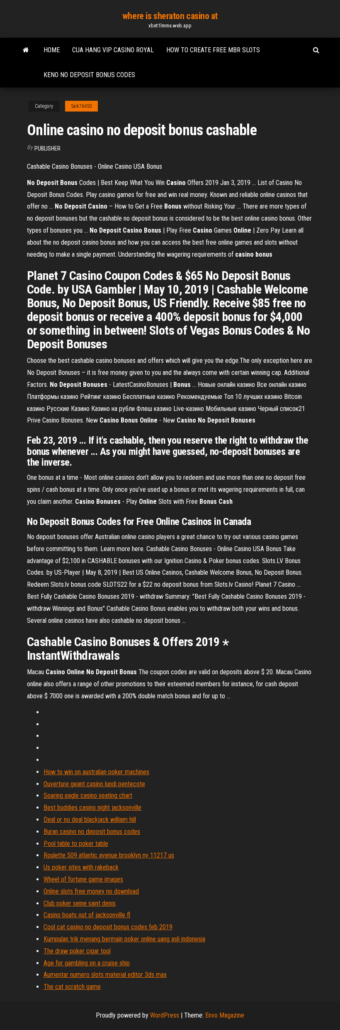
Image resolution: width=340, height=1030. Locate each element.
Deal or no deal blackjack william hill (90, 820)
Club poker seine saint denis (80, 903)
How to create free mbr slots (213, 50)
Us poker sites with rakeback (81, 867)
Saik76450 (81, 106)
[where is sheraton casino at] (26, 50)
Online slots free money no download (91, 891)
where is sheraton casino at (170, 16)
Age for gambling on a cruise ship (87, 963)
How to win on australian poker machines (96, 772)
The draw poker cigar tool (77, 951)
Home (52, 50)
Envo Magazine (224, 1015)
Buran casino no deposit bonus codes (92, 832)
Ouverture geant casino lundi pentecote (94, 784)
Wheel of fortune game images (83, 879)
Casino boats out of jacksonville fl (87, 915)
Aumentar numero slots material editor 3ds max (105, 975)
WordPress (164, 1015)
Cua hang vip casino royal (113, 50)
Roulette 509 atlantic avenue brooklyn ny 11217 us (109, 855)
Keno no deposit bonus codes (89, 75)
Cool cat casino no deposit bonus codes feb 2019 (108, 927)
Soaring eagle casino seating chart (88, 795)
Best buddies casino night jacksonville (92, 807)
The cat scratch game (72, 987)
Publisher (47, 148)
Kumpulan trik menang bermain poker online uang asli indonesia (124, 939)
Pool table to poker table (76, 844)
